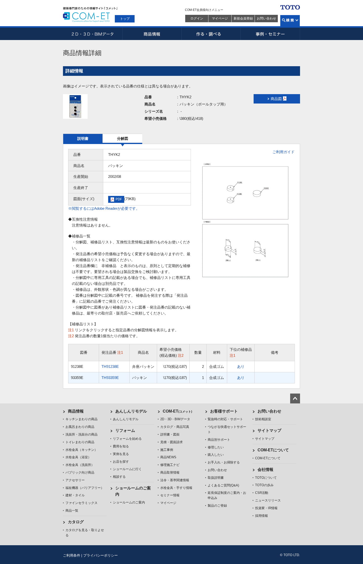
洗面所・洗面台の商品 (81, 434)
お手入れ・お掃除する (224, 462)
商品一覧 (71, 510)
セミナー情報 (170, 495)
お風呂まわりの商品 (79, 427)
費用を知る (121, 446)
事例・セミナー (270, 34)
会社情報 (265, 469)
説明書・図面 (170, 434)
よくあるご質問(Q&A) (223, 485)
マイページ (220, 18)
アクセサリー (75, 480)
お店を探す (121, 461)
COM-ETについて (273, 450)
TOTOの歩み (264, 485)
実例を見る (121, 454)
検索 (290, 20)
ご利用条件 (71, 555)
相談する (119, 477)
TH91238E (110, 366)
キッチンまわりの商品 (81, 419)
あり (240, 366)
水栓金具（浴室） (78, 457)
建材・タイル (75, 495)
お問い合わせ (266, 18)
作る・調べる (211, 34)
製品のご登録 (217, 505)
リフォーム (125, 430)
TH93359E (110, 378)
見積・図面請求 (171, 442)
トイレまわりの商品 (79, 442)
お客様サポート (224, 411)
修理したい (216, 447)
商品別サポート (219, 439)
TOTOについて (266, 478)
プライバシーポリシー (100, 555)
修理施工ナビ (170, 465)
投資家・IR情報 (266, 508)
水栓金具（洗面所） (79, 465)
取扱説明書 (216, 478)
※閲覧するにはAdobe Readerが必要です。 (104, 208)
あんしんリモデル (131, 411)
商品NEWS (168, 457)
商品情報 (152, 34)
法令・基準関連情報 (174, 480)
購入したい (216, 455)
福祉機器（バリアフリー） (84, 488)
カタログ (76, 522)
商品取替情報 (170, 472)
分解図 (122, 138)
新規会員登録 (243, 18)
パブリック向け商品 (79, 472)
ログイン (196, 18)
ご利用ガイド (283, 152)
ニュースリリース (268, 500)
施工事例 (166, 450)
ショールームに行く (127, 469)
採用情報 (261, 516)
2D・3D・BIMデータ (92, 34)
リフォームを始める (127, 438)
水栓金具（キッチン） (81, 450)
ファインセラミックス (81, 503)
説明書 (82, 138)
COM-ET (177, 411)
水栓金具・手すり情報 (176, 488)
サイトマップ (269, 430)
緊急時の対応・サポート (225, 419)
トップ (125, 19)
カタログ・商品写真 (174, 427)
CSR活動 (261, 493)
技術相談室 (263, 419)
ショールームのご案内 (129, 502)
